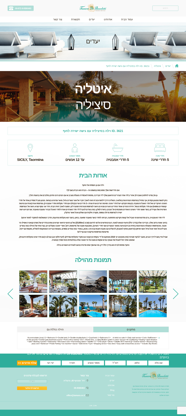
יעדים (92, 19)
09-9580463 (74, 353)
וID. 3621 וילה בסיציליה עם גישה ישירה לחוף (127, 66)
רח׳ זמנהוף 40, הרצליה (74, 381)
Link (90, 405)
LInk (95, 405)
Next (10, 294)
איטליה (157, 66)
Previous (175, 294)
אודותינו (108, 19)
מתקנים (131, 329)
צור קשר (57, 19)
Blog (112, 390)
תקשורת (75, 19)
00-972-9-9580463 (23, 8)
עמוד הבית (127, 19)
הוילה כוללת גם (55, 329)
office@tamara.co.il (75, 395)
